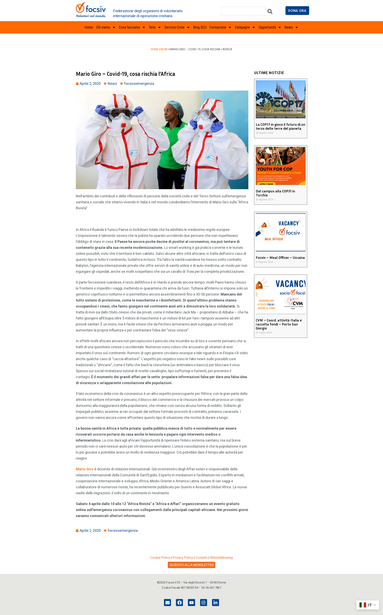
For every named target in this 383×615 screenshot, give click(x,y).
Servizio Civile (174, 27)
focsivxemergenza (139, 83)
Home (89, 27)
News (164, 49)
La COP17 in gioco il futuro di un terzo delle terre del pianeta (280, 126)
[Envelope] (167, 602)
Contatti (201, 558)
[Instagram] (203, 602)
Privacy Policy (183, 558)
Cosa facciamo (129, 27)
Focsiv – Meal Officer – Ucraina (280, 257)
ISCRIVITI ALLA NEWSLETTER (191, 565)
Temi (152, 27)
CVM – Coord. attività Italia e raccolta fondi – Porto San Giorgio (279, 324)
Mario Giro (85, 469)
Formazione (218, 27)
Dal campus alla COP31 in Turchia (275, 193)
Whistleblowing (221, 558)
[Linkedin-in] (215, 602)
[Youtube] (191, 602)
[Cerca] (270, 12)
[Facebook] (179, 602)
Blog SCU (199, 27)
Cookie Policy (160, 558)
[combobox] (243, 11)
